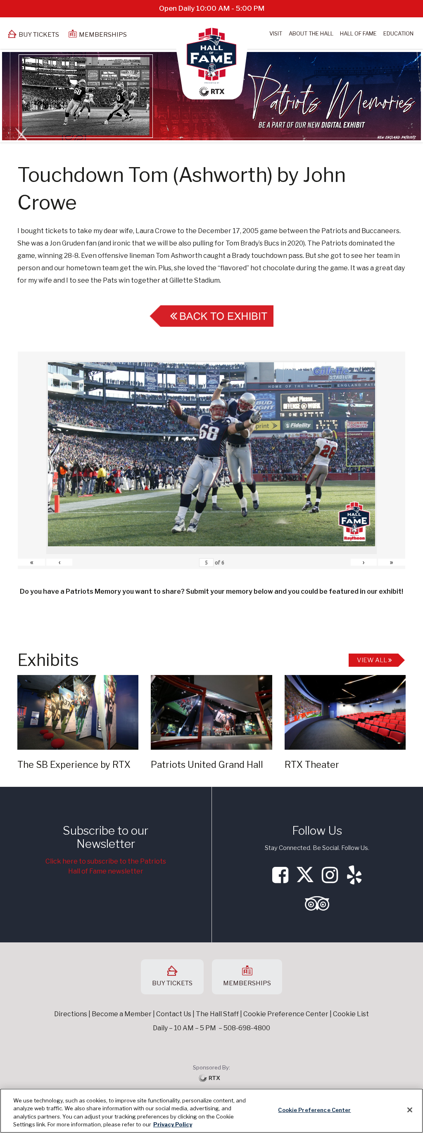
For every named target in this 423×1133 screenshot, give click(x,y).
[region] (211, 1110)
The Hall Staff (217, 1014)
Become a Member (122, 1014)
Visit (275, 33)
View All (372, 660)
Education (398, 33)
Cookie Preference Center (314, 1110)
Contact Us (173, 1014)
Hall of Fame (358, 33)
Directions (70, 1014)
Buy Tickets (39, 34)
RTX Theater (312, 764)
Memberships (103, 34)
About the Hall (311, 33)
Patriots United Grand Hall (207, 764)
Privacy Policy (172, 1124)
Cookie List (351, 1014)
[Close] (410, 1110)
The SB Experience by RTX (74, 764)
